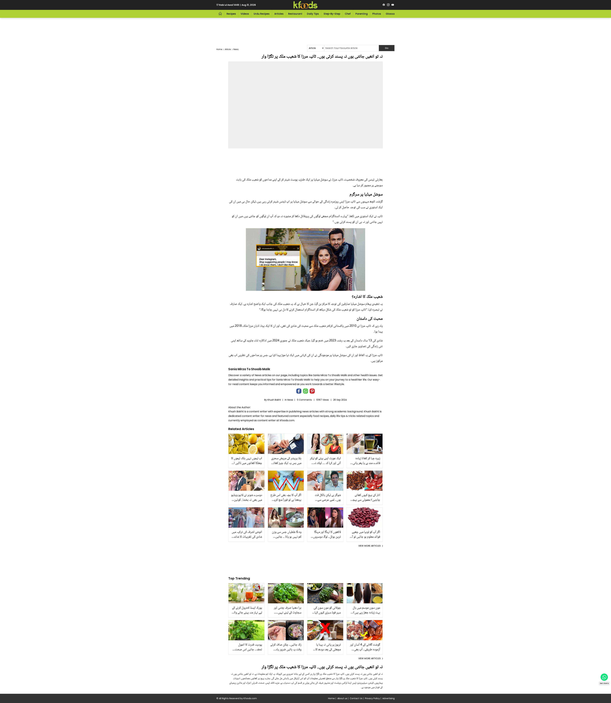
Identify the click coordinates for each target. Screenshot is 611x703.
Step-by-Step (332, 13)
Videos (245, 13)
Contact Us (356, 698)
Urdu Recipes (262, 13)
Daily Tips (313, 13)
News (290, 399)
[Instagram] (388, 5)
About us (342, 698)
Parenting (361, 13)
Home (331, 698)
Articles (279, 13)
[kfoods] (305, 5)
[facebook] (383, 5)
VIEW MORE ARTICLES (369, 545)
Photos (376, 13)
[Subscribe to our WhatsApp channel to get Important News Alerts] (604, 677)
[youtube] (392, 5)
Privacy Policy (372, 698)
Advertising (388, 698)
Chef (348, 13)
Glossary (391, 13)
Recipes (231, 13)
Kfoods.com (250, 698)
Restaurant (295, 13)
